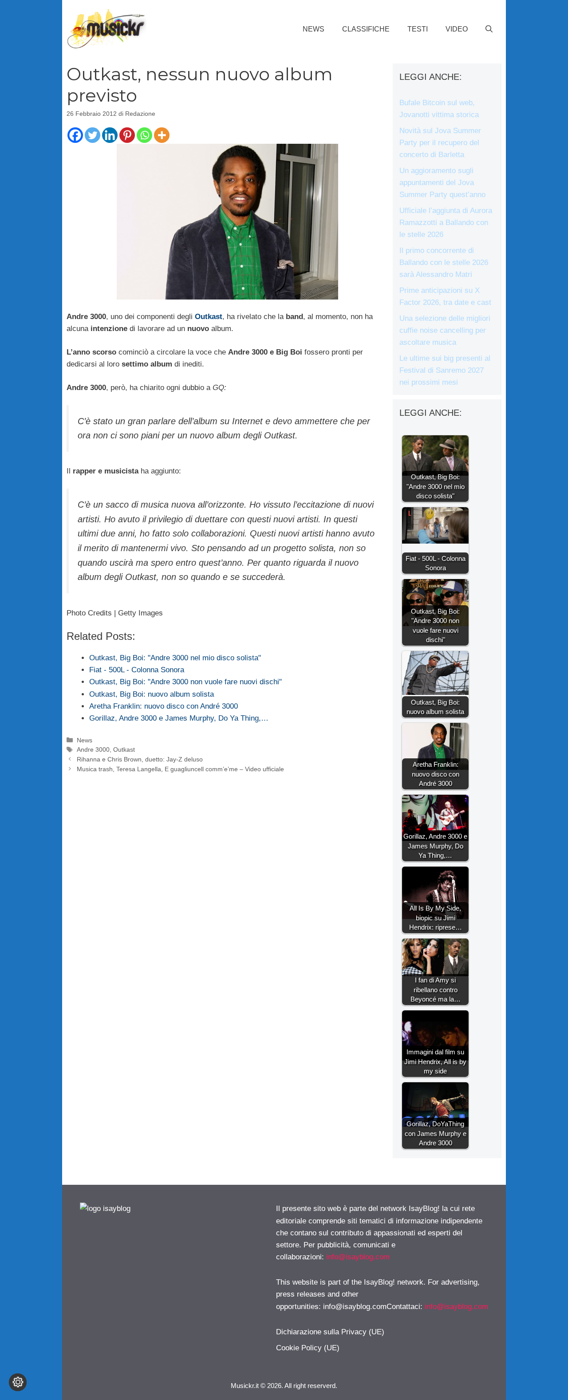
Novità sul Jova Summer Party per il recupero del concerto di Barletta (440, 142)
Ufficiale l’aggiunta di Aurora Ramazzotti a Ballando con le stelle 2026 (445, 222)
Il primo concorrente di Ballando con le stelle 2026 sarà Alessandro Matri (443, 262)
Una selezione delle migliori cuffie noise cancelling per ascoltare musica (444, 330)
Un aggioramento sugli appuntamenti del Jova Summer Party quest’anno (442, 182)
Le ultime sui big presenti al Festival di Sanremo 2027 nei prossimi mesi (444, 370)
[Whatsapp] (144, 135)
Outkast (208, 316)
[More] (162, 135)
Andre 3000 (93, 749)
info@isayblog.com (358, 1257)
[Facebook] (75, 135)
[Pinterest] (127, 135)
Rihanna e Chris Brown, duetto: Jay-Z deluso (140, 759)
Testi (417, 29)
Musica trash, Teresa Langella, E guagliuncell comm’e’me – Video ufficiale (180, 769)
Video (457, 29)
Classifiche (366, 29)
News (313, 29)
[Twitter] (92, 135)
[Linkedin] (110, 135)
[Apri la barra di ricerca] (489, 29)
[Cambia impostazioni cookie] (18, 1382)
